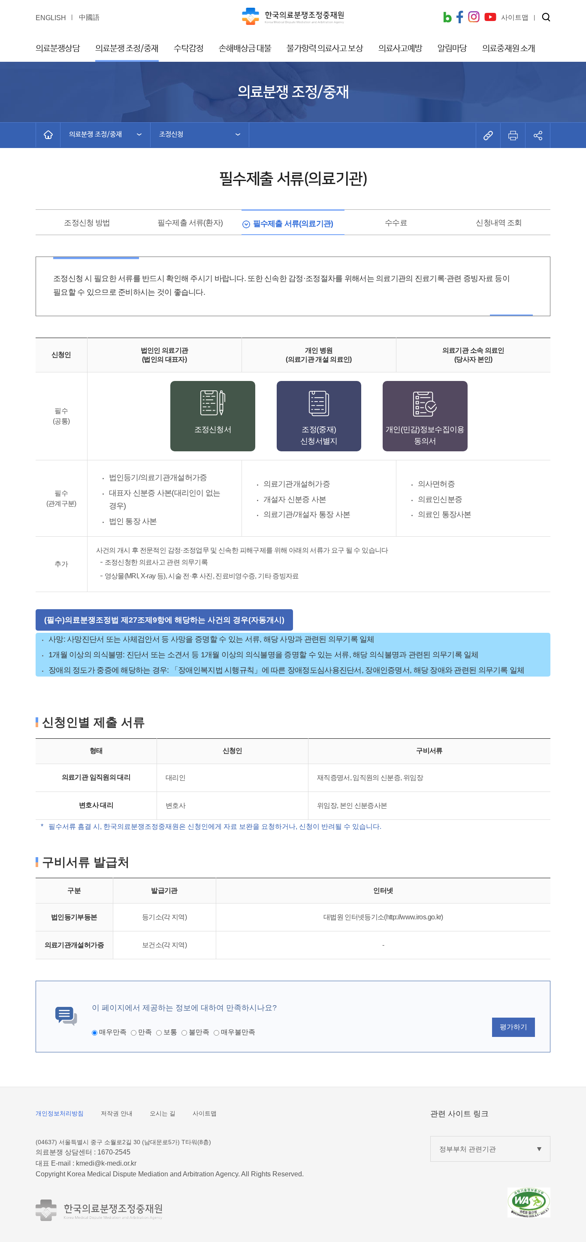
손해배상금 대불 (245, 49)
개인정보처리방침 (60, 1113)
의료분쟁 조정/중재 (127, 49)
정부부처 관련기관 (467, 1149)
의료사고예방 (400, 49)
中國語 (89, 17)
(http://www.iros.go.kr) (413, 917)
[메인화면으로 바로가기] (48, 134)
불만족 (199, 1032)
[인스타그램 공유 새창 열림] (474, 17)
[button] (546, 17)
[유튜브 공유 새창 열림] (490, 17)
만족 (145, 1032)
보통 (170, 1032)
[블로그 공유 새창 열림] (447, 18)
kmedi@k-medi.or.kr (106, 1163)
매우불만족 (238, 1032)
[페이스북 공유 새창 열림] (459, 18)
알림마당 (452, 49)
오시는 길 (162, 1113)
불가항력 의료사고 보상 (324, 49)
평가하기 (513, 1026)
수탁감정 (188, 49)
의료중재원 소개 (508, 49)
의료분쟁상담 (58, 49)
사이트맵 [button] (515, 17)
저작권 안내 (117, 1113)
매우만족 (113, 1032)
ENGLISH (51, 17)
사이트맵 (205, 1113)
